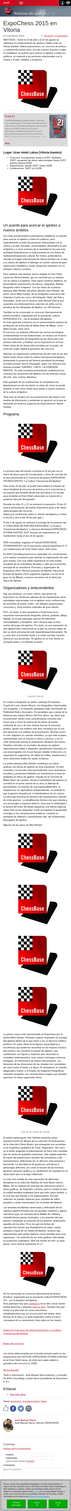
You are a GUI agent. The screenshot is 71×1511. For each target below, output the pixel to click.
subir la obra (38, 1307)
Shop (6, 3)
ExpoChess (16, 1401)
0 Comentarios (61, 36)
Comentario (8, 1465)
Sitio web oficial (18, 1394)
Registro (30, 1461)
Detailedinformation (16, 1503)
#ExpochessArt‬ (11, 1370)
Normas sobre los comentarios (17, 1448)
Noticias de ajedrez (30, 13)
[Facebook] (13, 1408)
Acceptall (58, 1503)
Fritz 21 (10, 116)
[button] (21, 3)
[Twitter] (21, 1408)
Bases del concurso (13, 1343)
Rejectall (37, 1503)
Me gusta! (48, 36)
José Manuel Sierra (31, 1401)
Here (37, 1491)
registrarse (34, 1303)
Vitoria (43, 1401)
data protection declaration (39, 1496)
